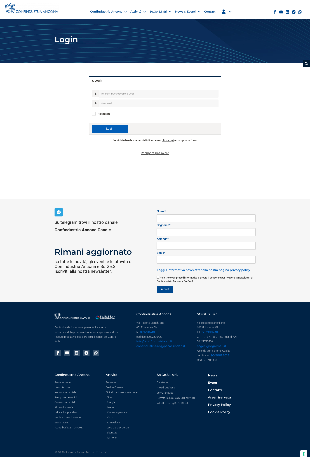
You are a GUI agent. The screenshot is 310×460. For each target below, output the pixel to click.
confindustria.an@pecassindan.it (160, 346)
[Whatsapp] (300, 12)
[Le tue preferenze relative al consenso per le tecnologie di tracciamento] (303, 453)
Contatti (215, 390)
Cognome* (163, 225)
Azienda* (163, 239)
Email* (161, 252)
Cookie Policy (219, 412)
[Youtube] (281, 12)
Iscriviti (165, 289)
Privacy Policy (219, 405)
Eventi (213, 383)
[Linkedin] (287, 12)
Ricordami (104, 113)
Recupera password (155, 153)
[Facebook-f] (275, 12)
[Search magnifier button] (306, 63)
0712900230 (209, 332)
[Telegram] (293, 12)
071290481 (147, 332)
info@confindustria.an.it (154, 341)
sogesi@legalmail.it (211, 346)
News (212, 375)
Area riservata (219, 397)
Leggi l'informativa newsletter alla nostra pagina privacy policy (203, 270)
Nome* (161, 211)
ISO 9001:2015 (219, 355)
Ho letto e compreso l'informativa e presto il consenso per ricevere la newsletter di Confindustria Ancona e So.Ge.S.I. (205, 279)
